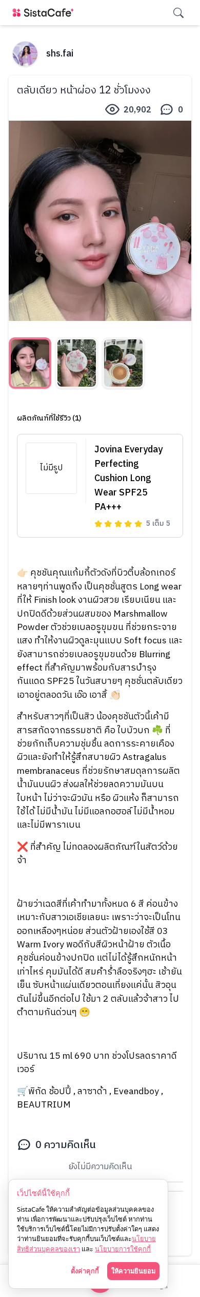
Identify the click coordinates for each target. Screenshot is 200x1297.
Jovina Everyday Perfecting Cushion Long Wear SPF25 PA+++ (128, 478)
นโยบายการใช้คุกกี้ (123, 1248)
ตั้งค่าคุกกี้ (85, 1270)
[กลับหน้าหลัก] (45, 12)
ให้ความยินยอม (133, 1270)
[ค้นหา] (178, 13)
